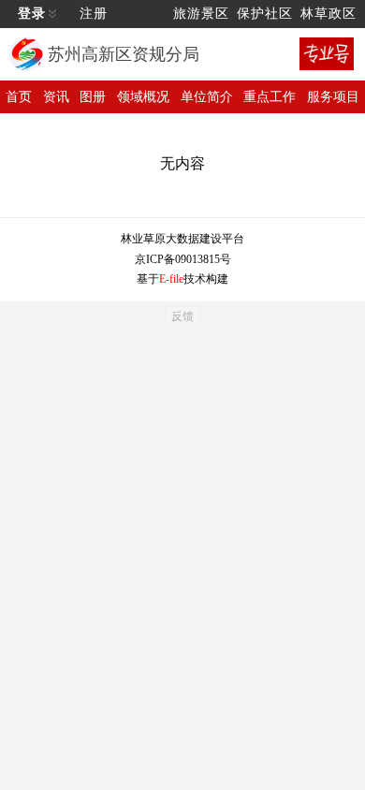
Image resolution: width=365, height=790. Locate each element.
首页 (19, 97)
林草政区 (328, 14)
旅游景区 (201, 14)
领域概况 (143, 97)
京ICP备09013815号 (183, 259)
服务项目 (333, 97)
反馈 (182, 316)
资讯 (56, 97)
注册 (94, 14)
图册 (93, 97)
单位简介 (207, 97)
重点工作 (269, 97)
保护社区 (265, 14)
